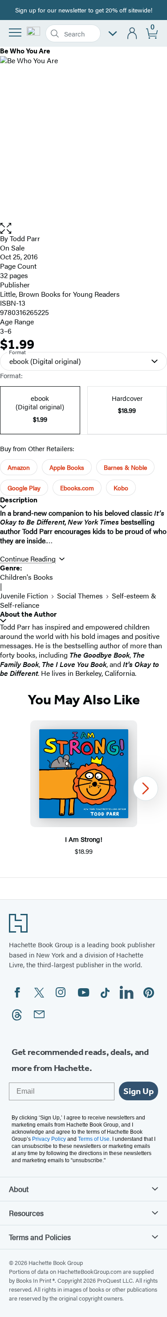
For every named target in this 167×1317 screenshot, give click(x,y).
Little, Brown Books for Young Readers (60, 294)
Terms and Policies (40, 1237)
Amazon (19, 467)
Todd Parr (25, 238)
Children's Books (26, 577)
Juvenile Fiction (24, 595)
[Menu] (15, 32)
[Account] (132, 33)
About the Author (28, 614)
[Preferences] (112, 33)
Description (18, 500)
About (19, 1189)
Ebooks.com (77, 487)
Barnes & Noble (125, 467)
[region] (83, 788)
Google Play (24, 487)
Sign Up (138, 1091)
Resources (26, 1213)
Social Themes (80, 595)
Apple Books (66, 467)
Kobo (121, 487)
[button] (83, 228)
